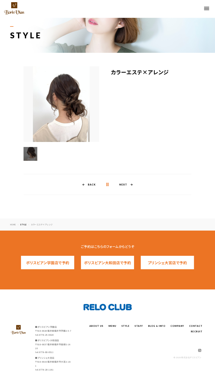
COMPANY (177, 326)
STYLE (125, 326)
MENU (112, 326)
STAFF (139, 326)
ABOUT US (96, 326)
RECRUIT (197, 331)
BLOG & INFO (157, 326)
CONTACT (196, 326)
